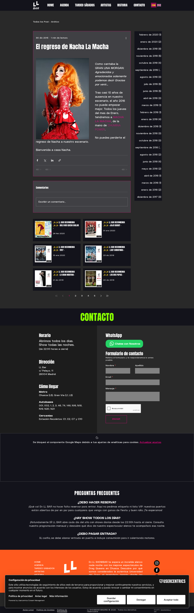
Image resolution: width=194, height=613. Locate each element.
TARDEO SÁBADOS (43, 568)
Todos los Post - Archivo (46, 22)
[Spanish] (153, 5)
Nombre (110, 365)
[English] (159, 5)
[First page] (56, 296)
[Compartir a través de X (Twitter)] (44, 160)
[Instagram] (157, 563)
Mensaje (110, 389)
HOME (37, 562)
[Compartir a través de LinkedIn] (52, 160)
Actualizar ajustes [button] (150, 442)
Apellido (139, 365)
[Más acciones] (126, 38)
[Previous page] (62, 296)
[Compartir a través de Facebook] (37, 160)
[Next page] (101, 296)
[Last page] (107, 296)
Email (108, 377)
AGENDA (38, 565)
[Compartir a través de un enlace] (59, 160)
